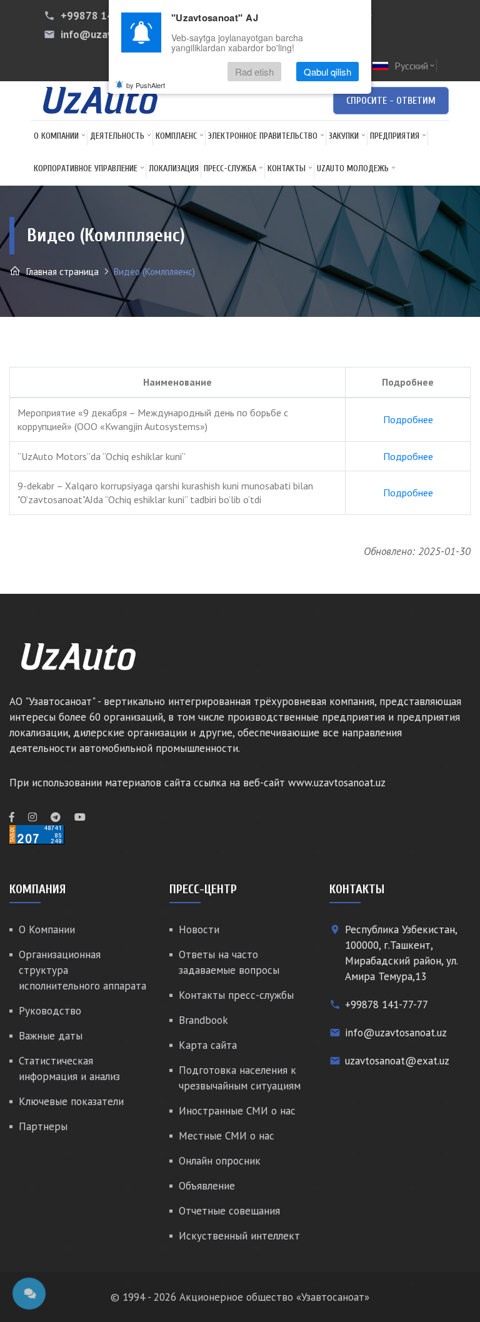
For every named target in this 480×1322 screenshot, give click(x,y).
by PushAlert (145, 85)
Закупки (344, 136)
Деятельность (117, 136)
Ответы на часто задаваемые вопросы (229, 962)
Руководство (50, 1011)
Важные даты (50, 1036)
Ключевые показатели (71, 1101)
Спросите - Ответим (391, 100)
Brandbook (203, 1020)
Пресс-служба (230, 168)
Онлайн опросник (220, 1161)
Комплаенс (176, 136)
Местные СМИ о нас (226, 1136)
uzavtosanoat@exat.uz (397, 1061)
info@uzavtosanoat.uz (396, 1032)
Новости (199, 929)
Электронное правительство (263, 136)
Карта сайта (208, 1045)
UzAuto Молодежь (353, 168)
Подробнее (408, 419)
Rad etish (254, 71)
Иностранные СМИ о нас (237, 1111)
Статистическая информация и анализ (69, 1068)
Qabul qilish (327, 71)
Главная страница (61, 272)
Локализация (174, 168)
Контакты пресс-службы (236, 995)
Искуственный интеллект (239, 1236)
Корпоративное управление (86, 168)
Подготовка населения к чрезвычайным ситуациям (240, 1078)
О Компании (56, 136)
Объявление (207, 1186)
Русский (415, 65)
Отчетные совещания (229, 1211)
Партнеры (43, 1126)
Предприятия (394, 136)
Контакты (287, 168)
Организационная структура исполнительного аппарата (82, 970)
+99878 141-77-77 (106, 16)
